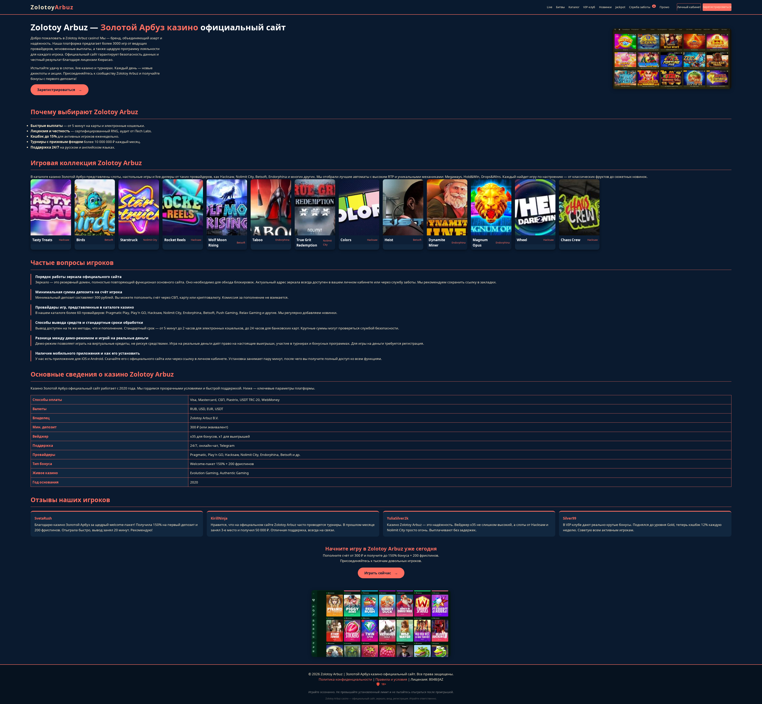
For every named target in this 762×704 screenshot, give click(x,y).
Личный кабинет (689, 7)
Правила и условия (391, 679)
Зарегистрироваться (717, 7)
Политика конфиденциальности (345, 679)
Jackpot (620, 7)
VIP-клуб (589, 7)
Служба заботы (642, 7)
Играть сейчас (381, 573)
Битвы (560, 7)
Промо (664, 7)
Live (549, 7)
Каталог (574, 7)
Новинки (605, 7)
